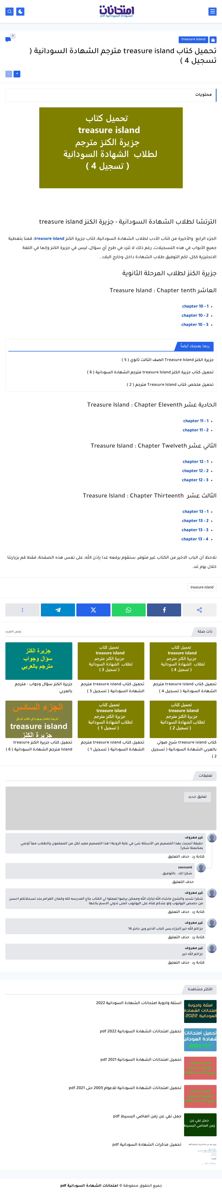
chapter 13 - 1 (195, 512)
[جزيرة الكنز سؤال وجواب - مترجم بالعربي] (38, 661)
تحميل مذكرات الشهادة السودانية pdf (146, 1145)
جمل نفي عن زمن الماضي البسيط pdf (147, 1117)
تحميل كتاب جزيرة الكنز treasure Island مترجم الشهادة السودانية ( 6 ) (150, 373)
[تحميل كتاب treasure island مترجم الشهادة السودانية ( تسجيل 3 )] (111, 661)
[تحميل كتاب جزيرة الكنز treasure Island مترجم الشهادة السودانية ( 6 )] (38, 719)
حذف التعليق (178, 857)
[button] (164, 609)
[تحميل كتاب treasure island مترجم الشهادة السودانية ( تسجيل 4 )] (183, 661)
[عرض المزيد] (13, 632)
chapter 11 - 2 (195, 430)
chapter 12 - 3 (195, 480)
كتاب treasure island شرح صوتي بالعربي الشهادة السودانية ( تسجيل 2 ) (184, 750)
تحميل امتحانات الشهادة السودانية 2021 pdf (140, 1060)
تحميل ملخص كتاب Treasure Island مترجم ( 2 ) (170, 385)
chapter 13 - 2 (195, 521)
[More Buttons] (22, 609)
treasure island (49, 239)
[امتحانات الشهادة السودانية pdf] (116, 12)
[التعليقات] (8, 39)
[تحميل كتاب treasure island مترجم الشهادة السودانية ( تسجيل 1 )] (111, 719)
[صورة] (200, 1011)
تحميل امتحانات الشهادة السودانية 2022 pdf (140, 1032)
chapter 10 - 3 (194, 325)
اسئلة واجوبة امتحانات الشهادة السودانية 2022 (138, 1003)
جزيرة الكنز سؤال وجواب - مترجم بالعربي (43, 688)
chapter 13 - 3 (195, 530)
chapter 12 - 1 (195, 462)
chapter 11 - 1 (195, 421)
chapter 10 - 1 (195, 307)
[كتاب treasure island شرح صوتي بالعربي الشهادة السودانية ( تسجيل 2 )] (183, 719)
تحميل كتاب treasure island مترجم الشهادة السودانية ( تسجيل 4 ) (185, 688)
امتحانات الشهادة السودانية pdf (89, 1186)
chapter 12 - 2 (195, 471)
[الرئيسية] (213, 39)
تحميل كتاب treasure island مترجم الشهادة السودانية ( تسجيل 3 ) (112, 688)
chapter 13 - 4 (194, 539)
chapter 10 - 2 (195, 316)
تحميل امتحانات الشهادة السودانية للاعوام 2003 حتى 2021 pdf (125, 1088)
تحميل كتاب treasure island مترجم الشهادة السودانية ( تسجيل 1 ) (112, 746)
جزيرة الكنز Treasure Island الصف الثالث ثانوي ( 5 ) (168, 360)
